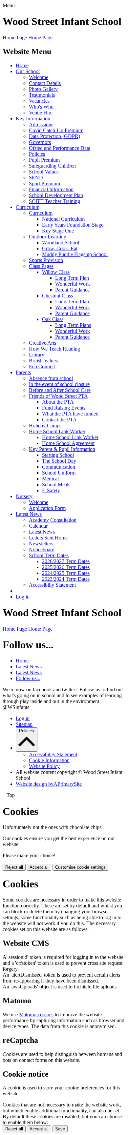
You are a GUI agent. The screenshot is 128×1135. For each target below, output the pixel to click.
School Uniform (58, 473)
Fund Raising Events (63, 408)
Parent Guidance (72, 290)
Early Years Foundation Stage (72, 225)
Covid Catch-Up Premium (56, 130)
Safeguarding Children (52, 166)
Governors (40, 142)
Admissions (41, 124)
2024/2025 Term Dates (66, 573)
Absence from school (51, 378)
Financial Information (51, 189)
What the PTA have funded (70, 413)
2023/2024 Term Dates (66, 579)
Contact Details (45, 83)
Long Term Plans (73, 325)
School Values (43, 171)
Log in (23, 596)
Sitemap (24, 724)
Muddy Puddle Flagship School (75, 254)
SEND (36, 177)
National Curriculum (63, 219)
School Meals (56, 484)
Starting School (58, 455)
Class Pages (41, 266)
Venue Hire (41, 112)
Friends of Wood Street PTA (58, 396)
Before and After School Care (60, 390)
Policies (37, 154)
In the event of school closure (59, 384)
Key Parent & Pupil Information (62, 449)
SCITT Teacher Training (54, 201)
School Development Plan (56, 195)
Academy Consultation (52, 520)
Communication (58, 467)
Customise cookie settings (80, 867)
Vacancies (39, 101)
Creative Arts (42, 343)
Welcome (38, 77)
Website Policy (44, 766)
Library (36, 354)
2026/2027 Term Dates (66, 561)
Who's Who (41, 107)
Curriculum (27, 207)
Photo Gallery (43, 89)
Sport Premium (44, 183)
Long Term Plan (72, 278)
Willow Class (56, 272)
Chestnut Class (57, 295)
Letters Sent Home (48, 537)
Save (60, 1128)
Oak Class (52, 319)
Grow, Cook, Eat (59, 248)
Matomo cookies (36, 1014)
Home (22, 65)
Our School (28, 71)
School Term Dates (49, 555)
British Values (43, 360)
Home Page (15, 37)
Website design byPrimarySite (49, 784)
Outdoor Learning (47, 236)
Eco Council (42, 366)
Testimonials (42, 95)
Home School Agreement (68, 443)
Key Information (33, 118)
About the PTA (58, 402)
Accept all (39, 867)
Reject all (14, 867)
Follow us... (28, 678)
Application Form (47, 508)
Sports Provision (46, 260)
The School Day (59, 461)
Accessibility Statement (53, 754)
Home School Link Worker (57, 431)
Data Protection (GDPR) (54, 136)
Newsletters (41, 543)
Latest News (29, 514)
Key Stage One (58, 230)
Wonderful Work (72, 284)
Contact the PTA (59, 419)
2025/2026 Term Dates (66, 567)
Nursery (24, 496)
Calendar (38, 526)
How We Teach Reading (54, 349)
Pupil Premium (44, 160)
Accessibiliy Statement (52, 585)
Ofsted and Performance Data (59, 148)
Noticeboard (41, 549)
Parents (23, 372)
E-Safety (51, 490)
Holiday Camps (45, 425)
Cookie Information (49, 760)
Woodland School (60, 242)
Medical (50, 478)
